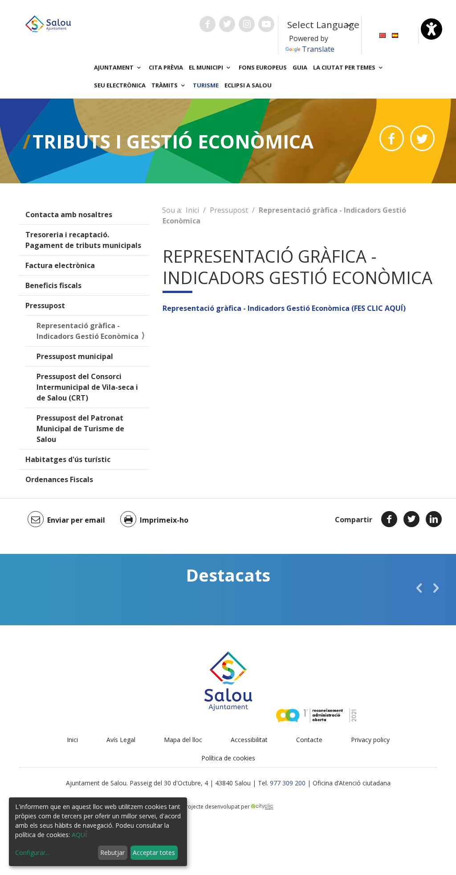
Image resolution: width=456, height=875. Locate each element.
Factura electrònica (60, 265)
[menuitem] (382, 34)
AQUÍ (79, 834)
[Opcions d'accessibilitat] (431, 29)
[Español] (395, 34)
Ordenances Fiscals (59, 479)
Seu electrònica (120, 85)
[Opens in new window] (391, 138)
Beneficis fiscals (53, 285)
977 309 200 (287, 783)
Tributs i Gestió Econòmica (173, 141)
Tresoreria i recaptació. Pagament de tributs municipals (83, 240)
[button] (419, 588)
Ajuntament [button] (114, 67)
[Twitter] (411, 519)
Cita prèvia (166, 67)
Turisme (206, 85)
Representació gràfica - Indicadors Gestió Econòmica (87, 331)
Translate (318, 49)
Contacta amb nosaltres (68, 214)
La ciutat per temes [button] (345, 67)
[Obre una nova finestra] (208, 24)
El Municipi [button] (206, 67)
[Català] (382, 34)
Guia (300, 67)
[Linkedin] (434, 519)
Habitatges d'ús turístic (67, 459)
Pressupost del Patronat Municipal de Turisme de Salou (80, 428)
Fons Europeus (263, 67)
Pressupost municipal (75, 356)
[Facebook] (389, 519)
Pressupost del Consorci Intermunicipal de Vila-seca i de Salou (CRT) (87, 387)
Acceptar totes (154, 852)
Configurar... (32, 852)
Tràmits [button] (165, 85)
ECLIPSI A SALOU (248, 85)
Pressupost (45, 305)
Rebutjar (112, 852)
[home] (48, 23)
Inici (192, 210)
